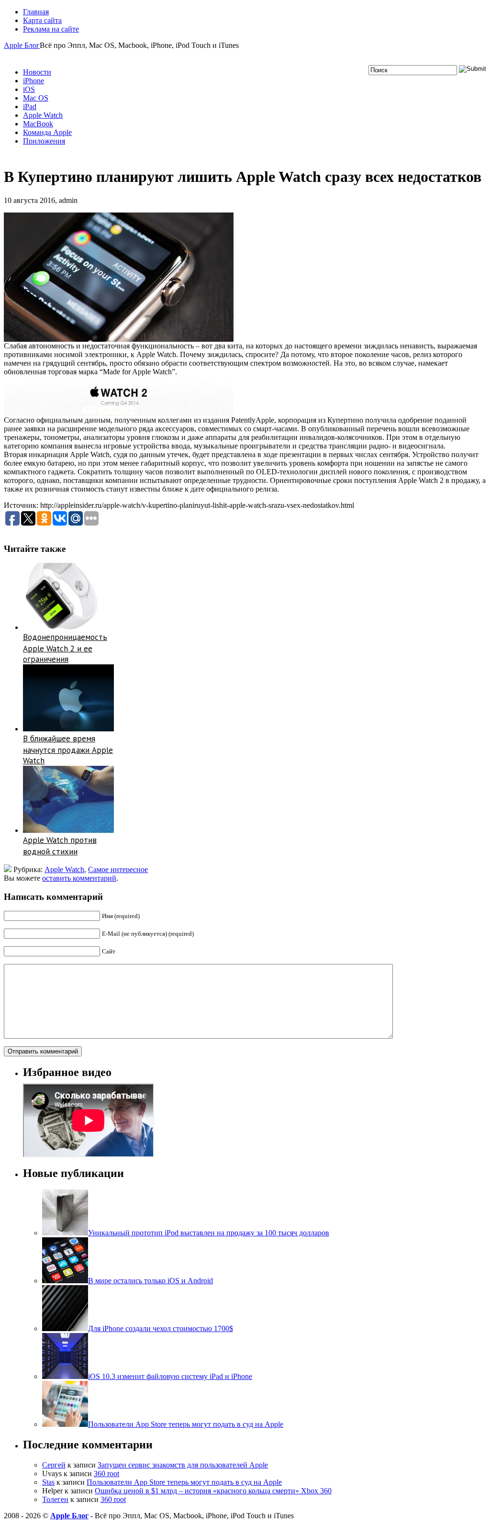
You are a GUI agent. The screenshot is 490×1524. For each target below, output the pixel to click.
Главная (36, 12)
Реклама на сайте (51, 29)
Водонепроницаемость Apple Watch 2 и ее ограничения (65, 648)
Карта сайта (42, 20)
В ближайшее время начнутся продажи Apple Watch (68, 749)
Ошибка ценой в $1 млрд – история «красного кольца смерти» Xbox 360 (213, 1491)
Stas (48, 1482)
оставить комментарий (79, 878)
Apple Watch (43, 115)
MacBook (38, 124)
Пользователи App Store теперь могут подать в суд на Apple (184, 1482)
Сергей (54, 1465)
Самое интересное (118, 869)
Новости (37, 72)
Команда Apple (47, 132)
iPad (29, 106)
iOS (29, 89)
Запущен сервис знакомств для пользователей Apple (183, 1465)
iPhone (33, 81)
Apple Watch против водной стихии (60, 846)
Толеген (55, 1499)
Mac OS (35, 98)
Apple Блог (22, 45)
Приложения (44, 141)
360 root (106, 1473)
